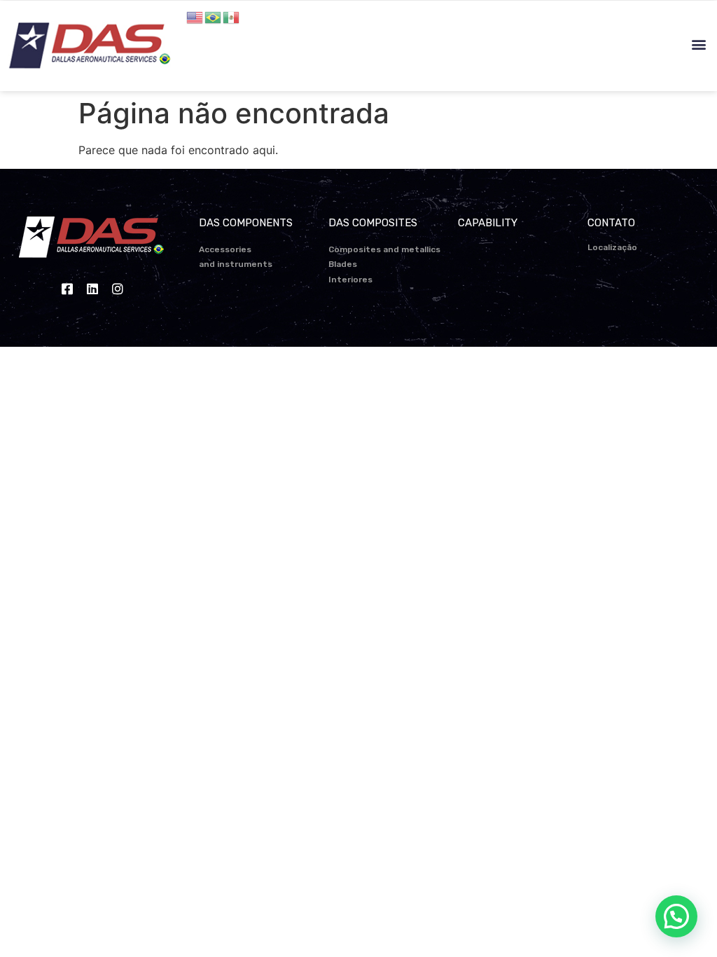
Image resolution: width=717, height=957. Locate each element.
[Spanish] (232, 16)
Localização (612, 247)
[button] (698, 44)
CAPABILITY (487, 222)
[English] (195, 16)
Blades (342, 264)
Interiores (350, 279)
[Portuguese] (213, 16)
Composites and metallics (384, 249)
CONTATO (611, 222)
